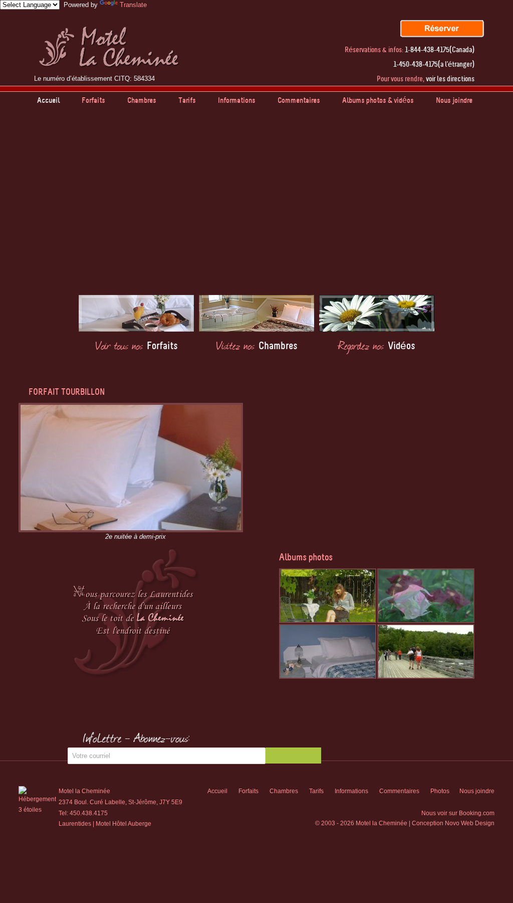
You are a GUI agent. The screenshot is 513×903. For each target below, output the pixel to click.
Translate (133, 5)
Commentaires (299, 100)
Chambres (141, 100)
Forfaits (93, 100)
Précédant (10, 213)
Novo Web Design (469, 823)
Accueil (48, 100)
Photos (439, 791)
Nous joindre (454, 100)
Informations (236, 100)
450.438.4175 (89, 813)
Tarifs (187, 100)
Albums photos (306, 557)
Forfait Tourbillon (67, 392)
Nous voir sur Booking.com (457, 813)
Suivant (503, 213)
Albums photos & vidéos (378, 100)
